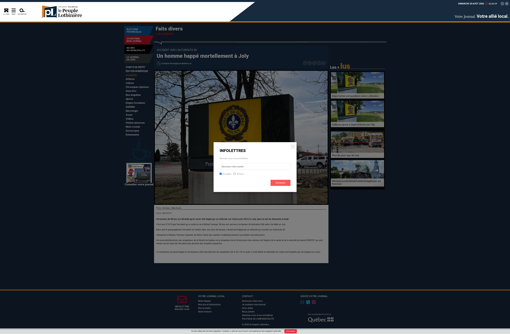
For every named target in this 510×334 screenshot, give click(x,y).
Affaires (240, 174)
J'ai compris (290, 331)
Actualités (227, 174)
